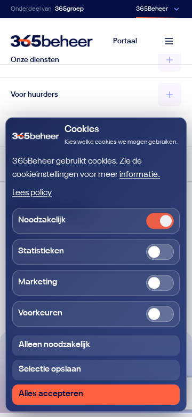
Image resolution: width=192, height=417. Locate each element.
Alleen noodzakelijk (54, 345)
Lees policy (32, 193)
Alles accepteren (51, 394)
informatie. (139, 175)
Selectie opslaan (50, 369)
